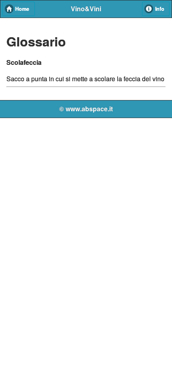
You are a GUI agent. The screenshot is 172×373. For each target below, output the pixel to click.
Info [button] (159, 8)
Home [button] (22, 8)
